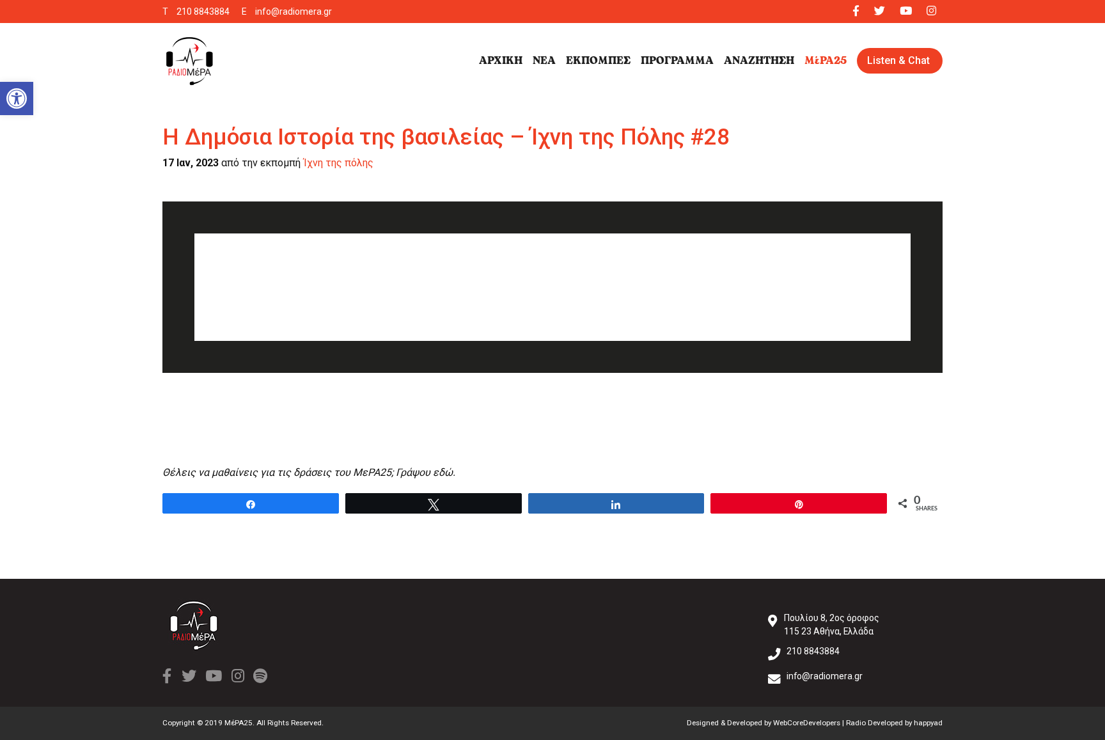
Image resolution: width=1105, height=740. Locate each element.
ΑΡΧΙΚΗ (500, 60)
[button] (16, 98)
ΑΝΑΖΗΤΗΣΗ (759, 60)
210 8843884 (203, 11)
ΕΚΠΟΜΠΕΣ (598, 60)
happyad (928, 722)
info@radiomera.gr (293, 11)
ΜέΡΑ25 (825, 60)
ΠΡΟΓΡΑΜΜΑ (677, 60)
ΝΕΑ (544, 60)
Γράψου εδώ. (425, 472)
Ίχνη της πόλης (338, 163)
